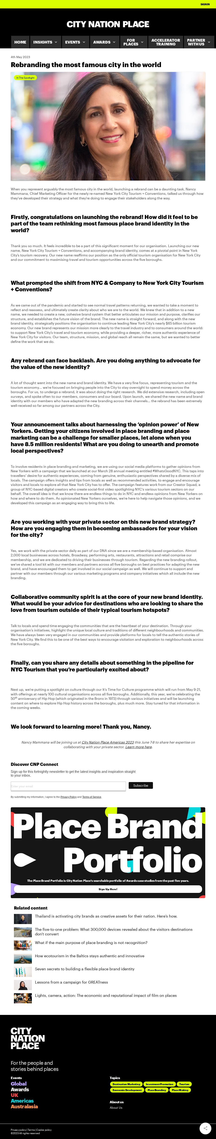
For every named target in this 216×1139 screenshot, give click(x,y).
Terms (31, 1129)
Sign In (205, 4)
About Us (116, 1107)
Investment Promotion (159, 1084)
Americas (22, 1101)
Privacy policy (18, 1129)
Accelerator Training (165, 42)
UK (14, 1095)
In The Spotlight (25, 77)
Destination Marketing (126, 1084)
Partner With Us (199, 42)
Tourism (184, 1084)
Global (18, 1084)
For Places (133, 42)
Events (75, 42)
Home (20, 42)
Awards (104, 42)
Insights (45, 42)
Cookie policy (43, 1129)
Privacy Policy (69, 797)
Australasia (24, 1106)
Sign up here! (108, 889)
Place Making (180, 1090)
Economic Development (127, 1090)
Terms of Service (91, 797)
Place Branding (157, 1090)
